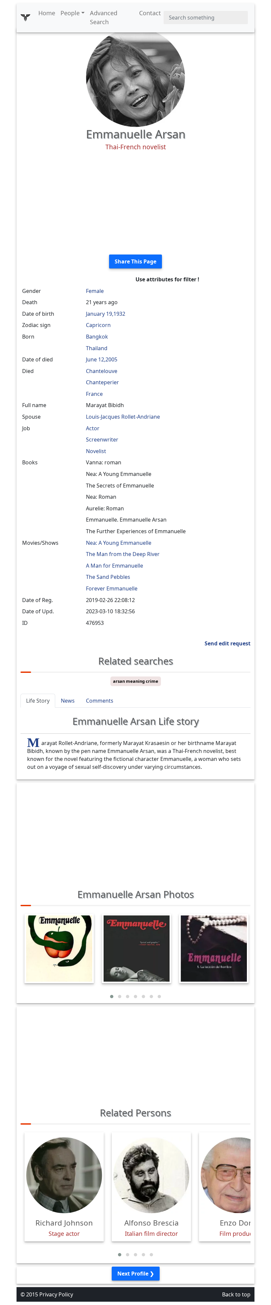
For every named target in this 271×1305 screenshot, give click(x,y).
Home (46, 13)
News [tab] (68, 700)
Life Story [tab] (38, 700)
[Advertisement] (135, 203)
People (70, 13)
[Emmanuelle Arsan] (135, 76)
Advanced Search (103, 17)
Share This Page (135, 261)
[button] (112, 996)
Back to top (236, 1294)
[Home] (25, 17)
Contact (150, 13)
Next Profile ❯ (135, 1273)
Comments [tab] (99, 700)
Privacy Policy (56, 1294)
